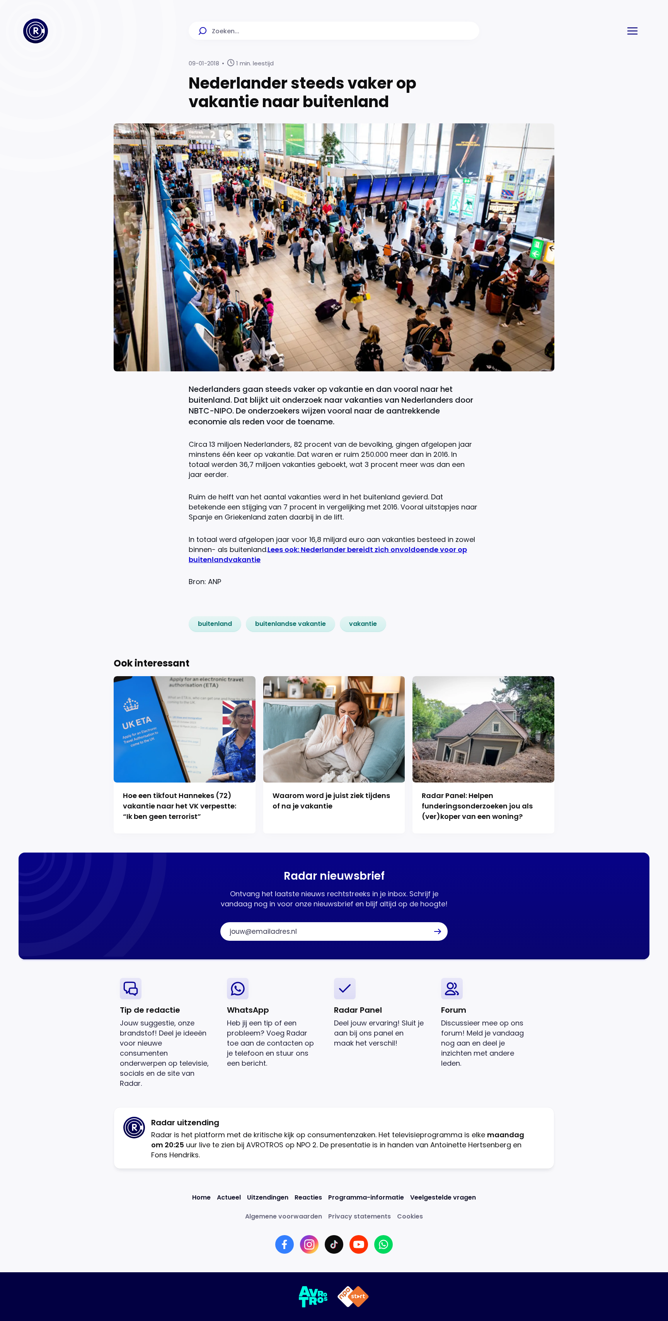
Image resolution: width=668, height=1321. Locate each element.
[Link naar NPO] (353, 1297)
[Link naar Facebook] (284, 1244)
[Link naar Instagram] (309, 1244)
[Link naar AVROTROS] (313, 1297)
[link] (215, 624)
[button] (632, 31)
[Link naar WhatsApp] (383, 1244)
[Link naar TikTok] (334, 1244)
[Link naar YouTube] (358, 1244)
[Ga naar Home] (35, 31)
